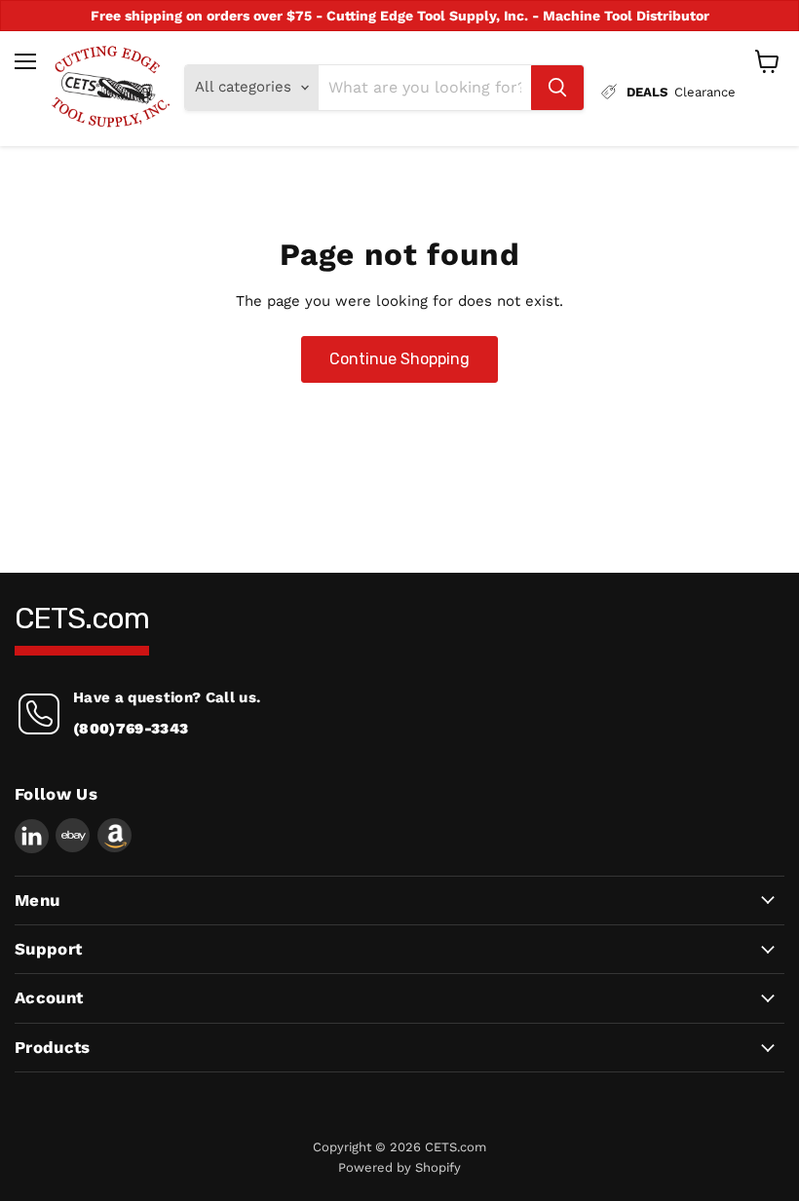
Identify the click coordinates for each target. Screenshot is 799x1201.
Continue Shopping (399, 359)
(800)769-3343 (130, 728)
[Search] (557, 87)
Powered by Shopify (399, 1167)
